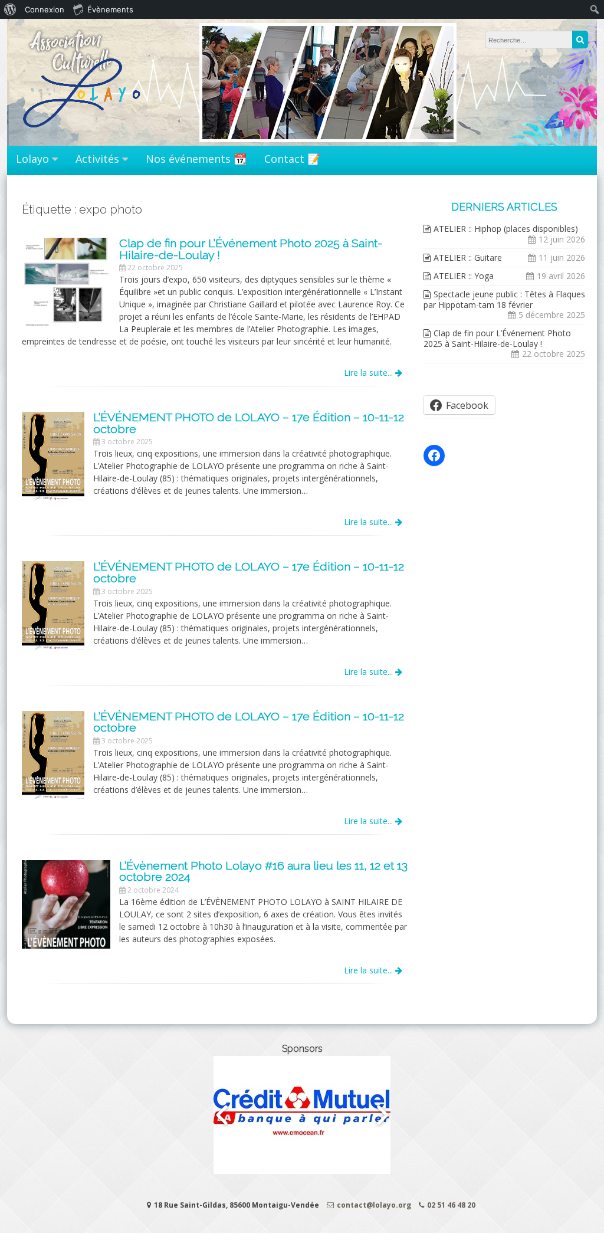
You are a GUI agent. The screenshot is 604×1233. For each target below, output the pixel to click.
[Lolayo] (83, 133)
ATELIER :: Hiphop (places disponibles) (506, 228)
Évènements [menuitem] (110, 9)
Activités (97, 159)
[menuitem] (10, 9)
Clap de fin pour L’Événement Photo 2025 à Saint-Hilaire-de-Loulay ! (497, 338)
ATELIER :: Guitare (468, 257)
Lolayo (32, 159)
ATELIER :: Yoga (464, 275)
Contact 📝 (292, 159)
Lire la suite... (369, 372)
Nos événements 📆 (196, 159)
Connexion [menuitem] (44, 9)
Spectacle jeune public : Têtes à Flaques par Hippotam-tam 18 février (504, 299)
